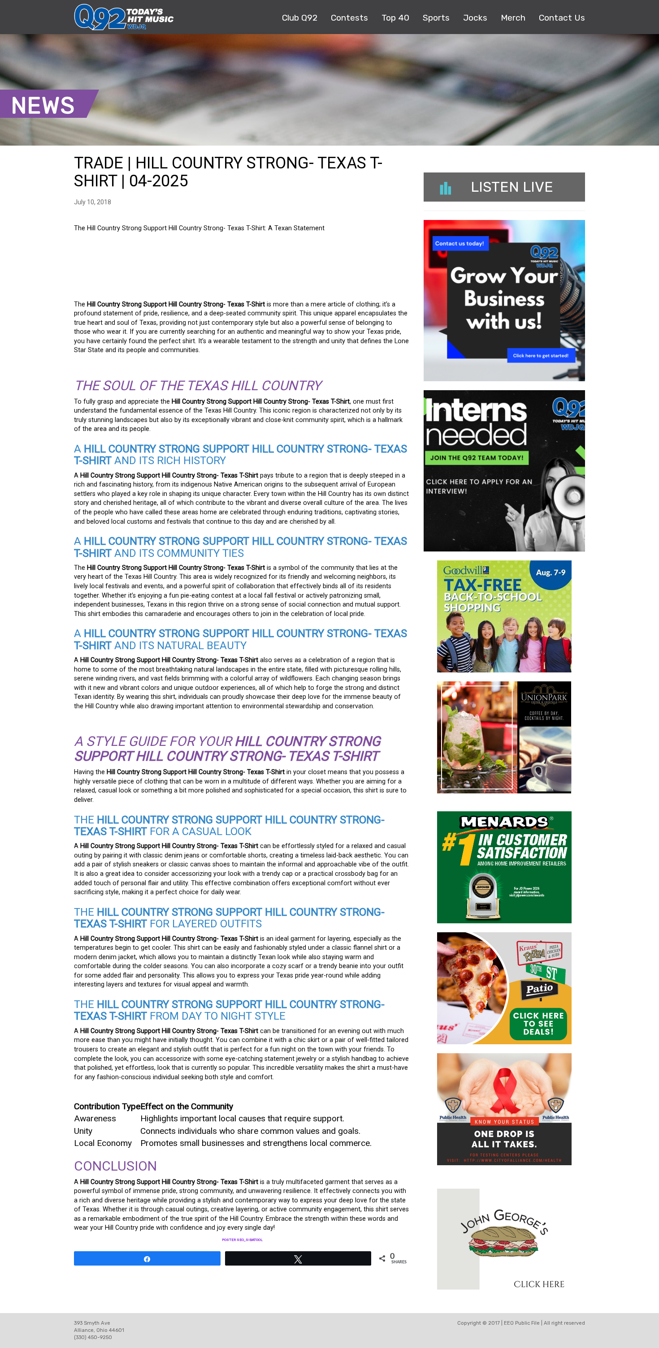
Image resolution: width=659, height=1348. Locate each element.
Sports (436, 18)
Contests (349, 18)
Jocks (475, 18)
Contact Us (562, 18)
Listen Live (512, 186)
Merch (513, 18)
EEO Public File (522, 1323)
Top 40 (395, 18)
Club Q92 (299, 18)
